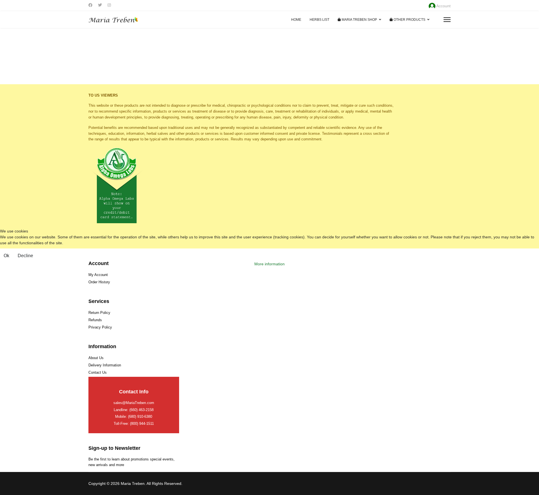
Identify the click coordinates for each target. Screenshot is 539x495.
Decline (25, 255)
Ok (6, 255)
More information (269, 264)
